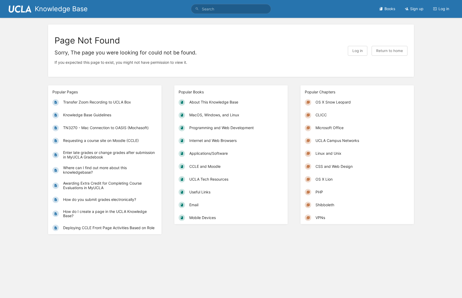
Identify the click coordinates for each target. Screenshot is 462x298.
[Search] (197, 9)
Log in (443, 8)
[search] (231, 9)
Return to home (389, 51)
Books (389, 8)
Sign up (417, 8)
